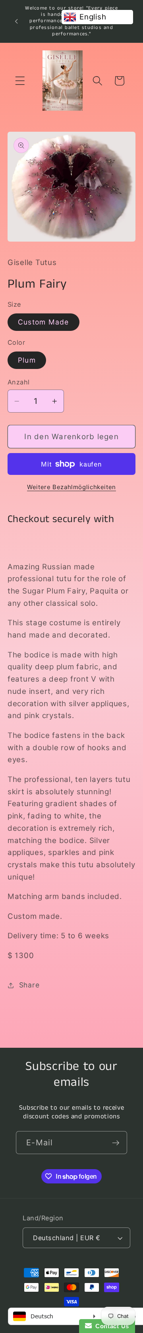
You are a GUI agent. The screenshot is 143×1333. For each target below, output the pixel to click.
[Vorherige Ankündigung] (16, 21)
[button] (20, 81)
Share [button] (29, 985)
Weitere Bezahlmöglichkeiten (71, 487)
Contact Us (110, 1326)
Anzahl (19, 382)
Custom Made (43, 322)
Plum (27, 360)
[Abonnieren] (116, 1142)
